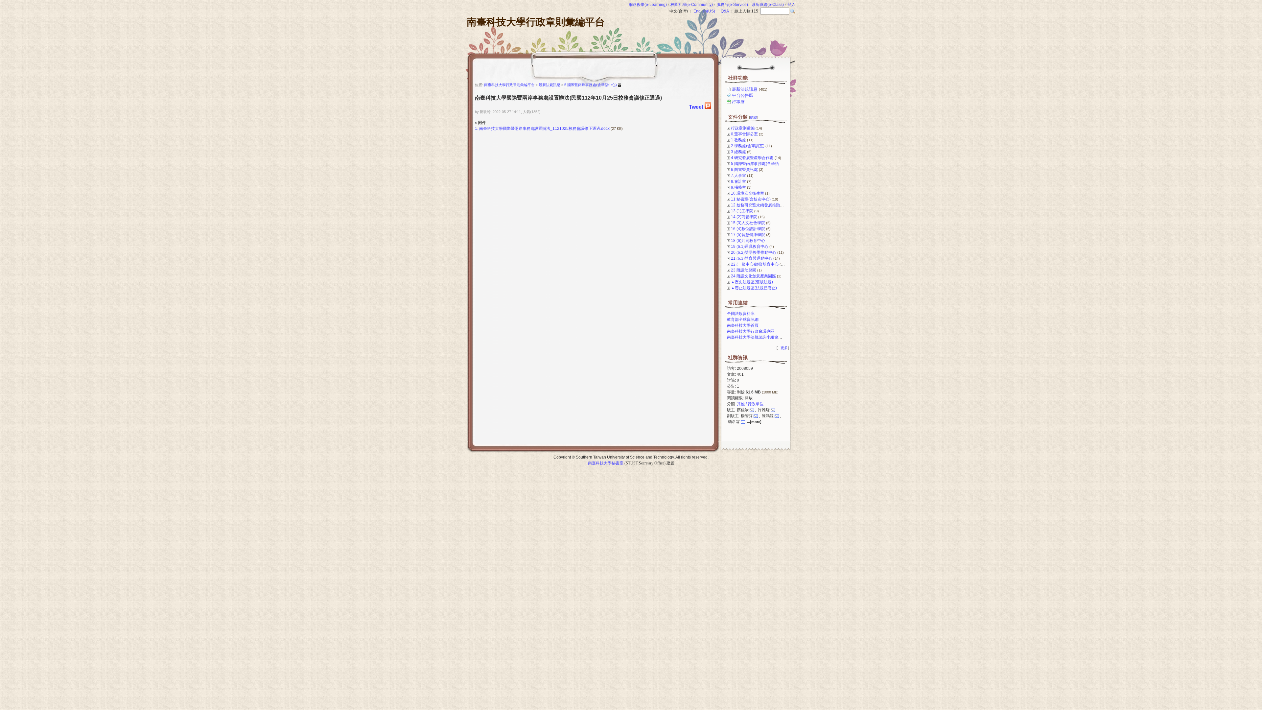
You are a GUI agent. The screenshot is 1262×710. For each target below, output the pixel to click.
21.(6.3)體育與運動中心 (751, 258)
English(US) (704, 11)
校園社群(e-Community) (691, 4)
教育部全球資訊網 (743, 319)
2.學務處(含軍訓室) (747, 146)
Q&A (725, 11)
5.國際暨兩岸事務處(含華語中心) (759, 163)
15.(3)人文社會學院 (748, 223)
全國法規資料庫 (741, 313)
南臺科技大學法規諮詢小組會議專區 (758, 337)
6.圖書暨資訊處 (744, 169)
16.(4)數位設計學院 (748, 228)
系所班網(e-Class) (768, 4)
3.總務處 (738, 152)
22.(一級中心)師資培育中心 (755, 264)
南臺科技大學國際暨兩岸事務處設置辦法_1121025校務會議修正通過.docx (544, 128)
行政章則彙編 (743, 128)
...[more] (754, 422)
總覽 (753, 117)
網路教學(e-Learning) (648, 4)
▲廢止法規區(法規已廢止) (754, 288)
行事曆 (738, 102)
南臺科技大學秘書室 (605, 463)
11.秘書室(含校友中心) (751, 199)
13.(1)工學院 (742, 211)
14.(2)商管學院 (744, 217)
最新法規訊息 (749, 89)
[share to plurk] (708, 107)
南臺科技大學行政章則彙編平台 (536, 21)
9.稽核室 (738, 187)
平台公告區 (742, 95)
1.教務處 (738, 140)
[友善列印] (619, 85)
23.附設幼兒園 (743, 270)
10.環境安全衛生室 (747, 193)
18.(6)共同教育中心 (748, 240)
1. (476, 128)
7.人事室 (738, 175)
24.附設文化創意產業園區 (753, 276)
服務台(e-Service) (732, 4)
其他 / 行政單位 (750, 404)
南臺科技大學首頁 (743, 325)
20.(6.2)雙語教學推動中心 (753, 252)
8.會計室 (738, 181)
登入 (791, 4)
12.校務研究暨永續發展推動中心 (759, 205)
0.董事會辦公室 (744, 134)
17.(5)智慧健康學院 (748, 234)
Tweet (696, 107)
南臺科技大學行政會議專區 (750, 331)
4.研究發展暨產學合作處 (752, 157)
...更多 (783, 348)
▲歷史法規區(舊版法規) (752, 282)
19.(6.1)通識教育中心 (749, 246)
